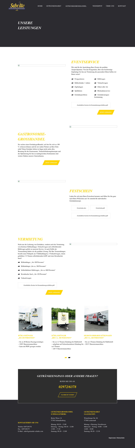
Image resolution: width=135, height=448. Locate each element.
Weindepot (97, 6)
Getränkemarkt (53, 6)
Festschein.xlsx (81, 208)
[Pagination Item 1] (66, 357)
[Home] (17, 17)
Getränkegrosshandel (76, 6)
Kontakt (122, 6)
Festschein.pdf (100, 208)
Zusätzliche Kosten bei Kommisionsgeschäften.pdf (92, 105)
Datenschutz (120, 438)
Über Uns (110, 6)
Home (40, 6)
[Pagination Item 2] (69, 357)
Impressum (112, 438)
